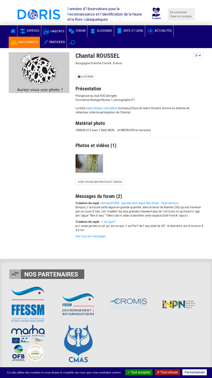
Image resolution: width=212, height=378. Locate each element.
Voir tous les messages (91, 236)
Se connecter (178, 12)
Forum (80, 30)
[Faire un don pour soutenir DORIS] (156, 14)
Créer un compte (181, 16)
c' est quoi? (108, 221)
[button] (72, 42)
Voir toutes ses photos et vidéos (100, 182)
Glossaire (104, 30)
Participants (28, 42)
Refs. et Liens (133, 30)
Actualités (163, 30)
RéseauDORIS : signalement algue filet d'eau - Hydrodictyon (139, 203)
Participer (57, 42)
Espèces (32, 30)
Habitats (57, 31)
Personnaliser (194, 372)
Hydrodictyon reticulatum (101, 108)
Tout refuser (169, 372)
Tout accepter (140, 372)
